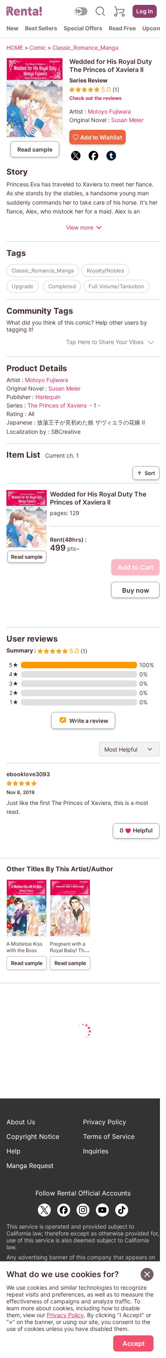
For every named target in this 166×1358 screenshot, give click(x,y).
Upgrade (22, 286)
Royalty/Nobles (105, 270)
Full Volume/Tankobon (116, 286)
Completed (62, 286)
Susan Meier (127, 119)
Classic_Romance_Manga (43, 270)
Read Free (122, 28)
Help (13, 1151)
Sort (146, 473)
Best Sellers (41, 28)
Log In (144, 11)
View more (79, 227)
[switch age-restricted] (81, 11)
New (12, 28)
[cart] (119, 11)
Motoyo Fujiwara (109, 111)
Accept (133, 1343)
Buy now (135, 590)
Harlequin (47, 396)
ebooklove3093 (28, 774)
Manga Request (30, 1166)
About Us (20, 1122)
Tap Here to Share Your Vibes (104, 341)
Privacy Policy (104, 1122)
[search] (100, 11)
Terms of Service (109, 1136)
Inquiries (95, 1151)
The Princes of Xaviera (57, 405)
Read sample (34, 149)
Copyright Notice (32, 1136)
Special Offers (83, 28)
